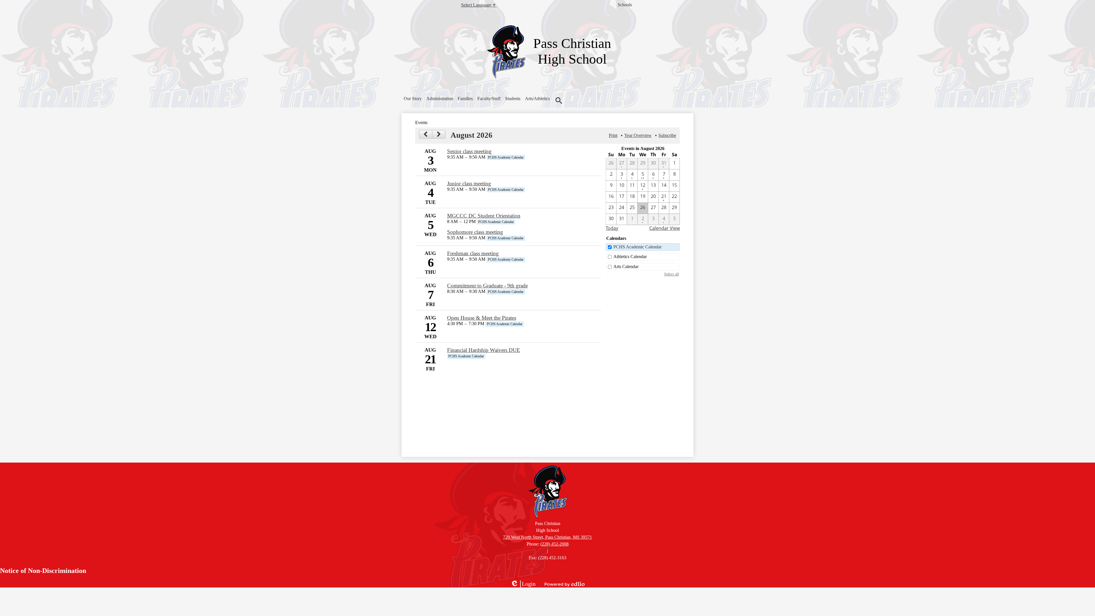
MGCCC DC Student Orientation (483, 216)
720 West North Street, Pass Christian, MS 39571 (547, 537)
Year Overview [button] (638, 135)
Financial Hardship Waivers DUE (483, 350)
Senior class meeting (469, 151)
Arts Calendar (625, 266)
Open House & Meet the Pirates (481, 318)
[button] (413, 99)
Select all (671, 274)
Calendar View (664, 228)
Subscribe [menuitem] (667, 135)
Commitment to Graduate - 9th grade (487, 286)
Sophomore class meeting (475, 232)
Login (523, 584)
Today (612, 228)
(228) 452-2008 (554, 544)
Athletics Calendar (630, 256)
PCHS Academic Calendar (637, 246)
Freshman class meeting (473, 253)
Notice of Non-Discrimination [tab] (43, 570)
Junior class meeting (469, 184)
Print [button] (613, 135)
